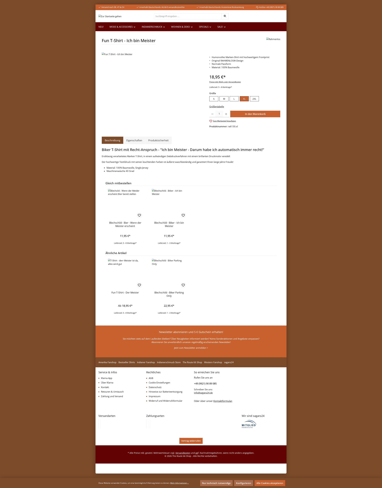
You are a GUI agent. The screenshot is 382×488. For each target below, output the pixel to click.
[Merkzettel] (266, 16)
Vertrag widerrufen (191, 440)
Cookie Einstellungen (159, 382)
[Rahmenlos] (273, 42)
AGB (151, 378)
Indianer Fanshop (146, 362)
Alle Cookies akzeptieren (270, 483)
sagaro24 (229, 362)
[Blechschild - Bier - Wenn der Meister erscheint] (125, 204)
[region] (152, 85)
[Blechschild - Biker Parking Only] (169, 274)
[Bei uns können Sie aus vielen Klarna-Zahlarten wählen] (146, 424)
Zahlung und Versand (112, 396)
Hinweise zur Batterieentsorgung (165, 391)
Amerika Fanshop (107, 362)
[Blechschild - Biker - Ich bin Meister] (169, 204)
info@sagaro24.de (203, 392)
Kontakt (105, 387)
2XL (254, 98)
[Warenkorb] (281, 16)
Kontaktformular (222, 401)
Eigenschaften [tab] (134, 140)
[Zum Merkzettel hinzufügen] (139, 215)
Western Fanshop (213, 362)
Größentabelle (216, 106)
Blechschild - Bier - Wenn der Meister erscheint (125, 224)
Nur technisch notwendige (216, 483)
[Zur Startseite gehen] (109, 16)
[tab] (112, 140)
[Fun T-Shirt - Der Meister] (125, 274)
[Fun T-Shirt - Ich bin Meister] (152, 85)
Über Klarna (107, 382)
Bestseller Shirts (126, 362)
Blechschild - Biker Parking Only (169, 294)
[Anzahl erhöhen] (226, 114)
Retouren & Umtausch (112, 391)
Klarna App (106, 378)
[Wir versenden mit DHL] (98, 424)
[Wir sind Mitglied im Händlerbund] (249, 423)
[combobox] (188, 16)
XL (244, 98)
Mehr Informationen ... (179, 483)
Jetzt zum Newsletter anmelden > (191, 347)
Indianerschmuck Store (169, 362)
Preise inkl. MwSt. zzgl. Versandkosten (225, 82)
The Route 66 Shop (192, 362)
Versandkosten (182, 452)
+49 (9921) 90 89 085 (205, 383)
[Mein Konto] (274, 16)
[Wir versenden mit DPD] (100, 424)
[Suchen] (225, 16)
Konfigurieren (243, 483)
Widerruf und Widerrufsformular (165, 400)
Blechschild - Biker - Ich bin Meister (169, 224)
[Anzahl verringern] (212, 114)
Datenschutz (155, 387)
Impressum (154, 396)
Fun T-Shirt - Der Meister (125, 292)
